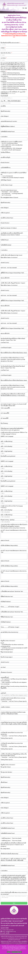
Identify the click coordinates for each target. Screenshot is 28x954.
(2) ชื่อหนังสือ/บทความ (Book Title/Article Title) (12, 611)
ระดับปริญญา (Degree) (6, 180)
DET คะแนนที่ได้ (4, 418)
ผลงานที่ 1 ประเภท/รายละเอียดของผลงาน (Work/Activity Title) (14, 531)
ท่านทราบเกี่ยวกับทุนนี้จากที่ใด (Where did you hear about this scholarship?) (14, 893)
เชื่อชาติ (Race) (4, 782)
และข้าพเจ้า (3, 693)
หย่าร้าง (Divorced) (6, 195)
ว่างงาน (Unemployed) (7, 176)
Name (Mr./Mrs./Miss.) (6, 53)
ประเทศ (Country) (5, 262)
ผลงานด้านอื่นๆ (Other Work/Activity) (9, 632)
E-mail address (4, 136)
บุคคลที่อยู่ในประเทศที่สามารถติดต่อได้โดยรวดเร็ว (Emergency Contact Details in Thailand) (12, 233)
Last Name (3, 58)
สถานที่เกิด (3, 106)
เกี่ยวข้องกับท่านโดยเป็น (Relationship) (9, 853)
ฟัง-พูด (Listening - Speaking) (7, 519)
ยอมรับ (8, 952)
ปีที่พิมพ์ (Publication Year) (7, 596)
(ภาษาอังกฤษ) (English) (6, 347)
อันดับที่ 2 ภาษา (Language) (7, 461)
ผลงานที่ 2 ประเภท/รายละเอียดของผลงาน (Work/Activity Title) (14, 551)
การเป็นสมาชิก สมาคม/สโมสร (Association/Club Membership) (12, 733)
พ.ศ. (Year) (3, 667)
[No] (26, 949)
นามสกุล (3, 47)
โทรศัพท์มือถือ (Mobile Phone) (8, 131)
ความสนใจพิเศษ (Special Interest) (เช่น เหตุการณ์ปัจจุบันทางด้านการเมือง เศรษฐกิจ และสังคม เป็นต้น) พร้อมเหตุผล (14, 723)
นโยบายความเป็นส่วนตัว (16, 952)
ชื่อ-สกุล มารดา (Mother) (6, 772)
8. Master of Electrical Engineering (10, 88)
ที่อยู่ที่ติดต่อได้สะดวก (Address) (8, 126)
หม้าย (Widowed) (6, 193)
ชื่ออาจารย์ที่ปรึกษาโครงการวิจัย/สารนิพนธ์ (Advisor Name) (14, 352)
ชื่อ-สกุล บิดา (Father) (6, 767)
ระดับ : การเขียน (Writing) (6, 441)
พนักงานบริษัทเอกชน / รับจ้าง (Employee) (12, 148)
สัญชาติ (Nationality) (5, 111)
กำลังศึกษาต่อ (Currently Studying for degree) (13, 177)
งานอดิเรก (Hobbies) (5, 707)
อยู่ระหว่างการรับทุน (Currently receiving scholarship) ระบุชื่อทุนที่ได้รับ (14, 687)
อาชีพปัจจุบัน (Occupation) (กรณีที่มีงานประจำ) (11, 141)
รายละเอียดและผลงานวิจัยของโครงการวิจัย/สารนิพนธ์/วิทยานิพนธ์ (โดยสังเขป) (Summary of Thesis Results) (13, 394)
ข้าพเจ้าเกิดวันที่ (4, 95)
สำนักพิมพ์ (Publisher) (6, 601)
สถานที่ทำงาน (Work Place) (7, 218)
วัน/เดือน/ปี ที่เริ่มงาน (5, 152)
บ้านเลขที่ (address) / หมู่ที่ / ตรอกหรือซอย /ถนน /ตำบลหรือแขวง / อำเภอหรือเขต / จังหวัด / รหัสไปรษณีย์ (13, 859)
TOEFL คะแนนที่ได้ (5, 408)
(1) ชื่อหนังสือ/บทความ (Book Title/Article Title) (12, 591)
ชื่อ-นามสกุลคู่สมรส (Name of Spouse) (9, 197)
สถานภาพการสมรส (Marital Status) (9, 190)
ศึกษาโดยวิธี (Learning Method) (8, 456)
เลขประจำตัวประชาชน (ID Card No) (9, 121)
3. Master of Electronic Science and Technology (13, 78)
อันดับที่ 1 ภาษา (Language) (7, 436)
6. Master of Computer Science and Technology (13, 84)
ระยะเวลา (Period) (5, 540)
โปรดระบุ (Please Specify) (7, 738)
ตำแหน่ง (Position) (5, 162)
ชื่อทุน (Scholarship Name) (7, 652)
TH (23, 8)
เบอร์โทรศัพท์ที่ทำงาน (5, 167)
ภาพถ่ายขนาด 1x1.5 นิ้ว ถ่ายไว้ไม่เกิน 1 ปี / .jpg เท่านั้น (13, 92)
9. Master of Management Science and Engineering (14, 89)
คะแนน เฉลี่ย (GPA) (5, 277)
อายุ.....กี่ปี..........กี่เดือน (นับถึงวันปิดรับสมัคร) (11, 101)
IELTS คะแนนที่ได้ (5, 413)
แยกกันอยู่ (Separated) (17, 193)
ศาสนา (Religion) (5, 116)
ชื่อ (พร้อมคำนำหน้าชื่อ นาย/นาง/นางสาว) (10, 42)
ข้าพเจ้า (2, 643)
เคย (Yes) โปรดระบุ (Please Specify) (18, 701)
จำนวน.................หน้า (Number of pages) (10, 606)
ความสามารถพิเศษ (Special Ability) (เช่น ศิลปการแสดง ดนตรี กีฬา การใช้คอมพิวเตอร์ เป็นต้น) (13, 713)
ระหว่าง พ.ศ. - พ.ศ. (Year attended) (9, 267)
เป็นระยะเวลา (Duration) (6, 672)
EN (26, 8)
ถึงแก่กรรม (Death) (16, 838)
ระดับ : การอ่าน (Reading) (6, 446)
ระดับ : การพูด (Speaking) (6, 451)
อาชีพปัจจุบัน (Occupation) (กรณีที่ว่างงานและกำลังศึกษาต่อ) (14, 173)
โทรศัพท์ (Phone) (5, 240)
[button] (14, 11)
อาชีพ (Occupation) (5, 212)
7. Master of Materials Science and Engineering (13, 86)
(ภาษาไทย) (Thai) (5, 342)
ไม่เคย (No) (4, 701)
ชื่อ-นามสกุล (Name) (5, 848)
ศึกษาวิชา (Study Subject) (7, 657)
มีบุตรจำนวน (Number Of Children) (9, 228)
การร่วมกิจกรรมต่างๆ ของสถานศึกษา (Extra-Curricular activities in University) (13, 698)
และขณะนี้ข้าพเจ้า (5, 677)
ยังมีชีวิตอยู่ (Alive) (6, 838)
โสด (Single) (5, 191)
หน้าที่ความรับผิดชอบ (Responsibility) (9, 545)
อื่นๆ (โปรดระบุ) (4, 423)
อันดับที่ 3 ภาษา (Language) (7, 486)
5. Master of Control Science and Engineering (13, 83)
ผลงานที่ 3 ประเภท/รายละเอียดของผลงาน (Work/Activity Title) (14, 571)
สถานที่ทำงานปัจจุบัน (5, 157)
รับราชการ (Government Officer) (10, 143)
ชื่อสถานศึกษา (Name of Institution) (9, 257)
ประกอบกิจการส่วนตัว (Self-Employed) (11, 150)
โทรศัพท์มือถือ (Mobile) (6, 245)
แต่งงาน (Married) (14, 191)
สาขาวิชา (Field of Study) (6, 185)
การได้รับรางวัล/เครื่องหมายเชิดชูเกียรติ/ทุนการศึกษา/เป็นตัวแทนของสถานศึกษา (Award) (14, 754)
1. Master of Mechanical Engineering (11, 73)
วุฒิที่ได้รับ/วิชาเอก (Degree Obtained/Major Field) (12, 272)
